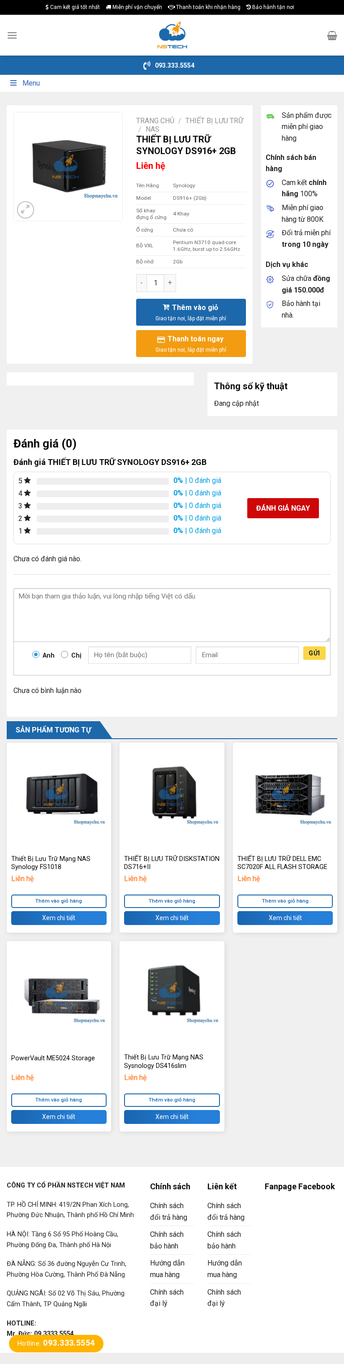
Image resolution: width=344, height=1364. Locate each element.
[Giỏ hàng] (332, 35)
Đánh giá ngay (283, 508)
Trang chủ (155, 120)
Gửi (314, 653)
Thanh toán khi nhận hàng (208, 7)
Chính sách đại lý (167, 1298)
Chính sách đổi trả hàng (168, 1211)
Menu (31, 83)
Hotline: (56, 1343)
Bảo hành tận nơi (272, 7)
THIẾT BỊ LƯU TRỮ (214, 120)
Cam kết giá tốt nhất (74, 7)
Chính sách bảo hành (167, 1240)
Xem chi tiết (58, 917)
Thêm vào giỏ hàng (58, 901)
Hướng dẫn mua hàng (167, 1269)
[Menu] (12, 35)
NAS (152, 129)
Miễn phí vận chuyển (136, 7)
